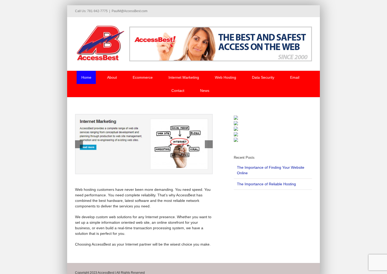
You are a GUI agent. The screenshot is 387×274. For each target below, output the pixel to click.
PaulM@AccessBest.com (129, 11)
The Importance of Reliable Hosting (266, 184)
